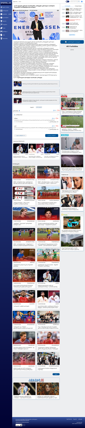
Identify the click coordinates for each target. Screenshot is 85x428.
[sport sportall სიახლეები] (82, 1)
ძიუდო (20, 1)
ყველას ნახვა (72, 34)
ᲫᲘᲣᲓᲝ (57, 283)
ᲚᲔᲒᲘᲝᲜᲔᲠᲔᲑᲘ (55, 241)
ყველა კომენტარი (20, 135)
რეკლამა (75, 419)
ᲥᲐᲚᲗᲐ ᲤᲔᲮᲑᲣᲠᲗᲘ (54, 200)
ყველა (56, 374)
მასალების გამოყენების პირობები (22, 420)
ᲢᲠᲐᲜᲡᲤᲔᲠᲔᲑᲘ (30, 221)
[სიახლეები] (36, 380)
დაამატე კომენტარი (52, 135)
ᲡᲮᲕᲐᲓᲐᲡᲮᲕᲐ (56, 221)
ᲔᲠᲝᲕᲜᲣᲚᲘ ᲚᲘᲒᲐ (30, 179)
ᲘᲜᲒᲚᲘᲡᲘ (32, 262)
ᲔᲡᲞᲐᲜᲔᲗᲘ (31, 303)
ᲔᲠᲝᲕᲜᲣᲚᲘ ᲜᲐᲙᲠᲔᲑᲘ (29, 200)
